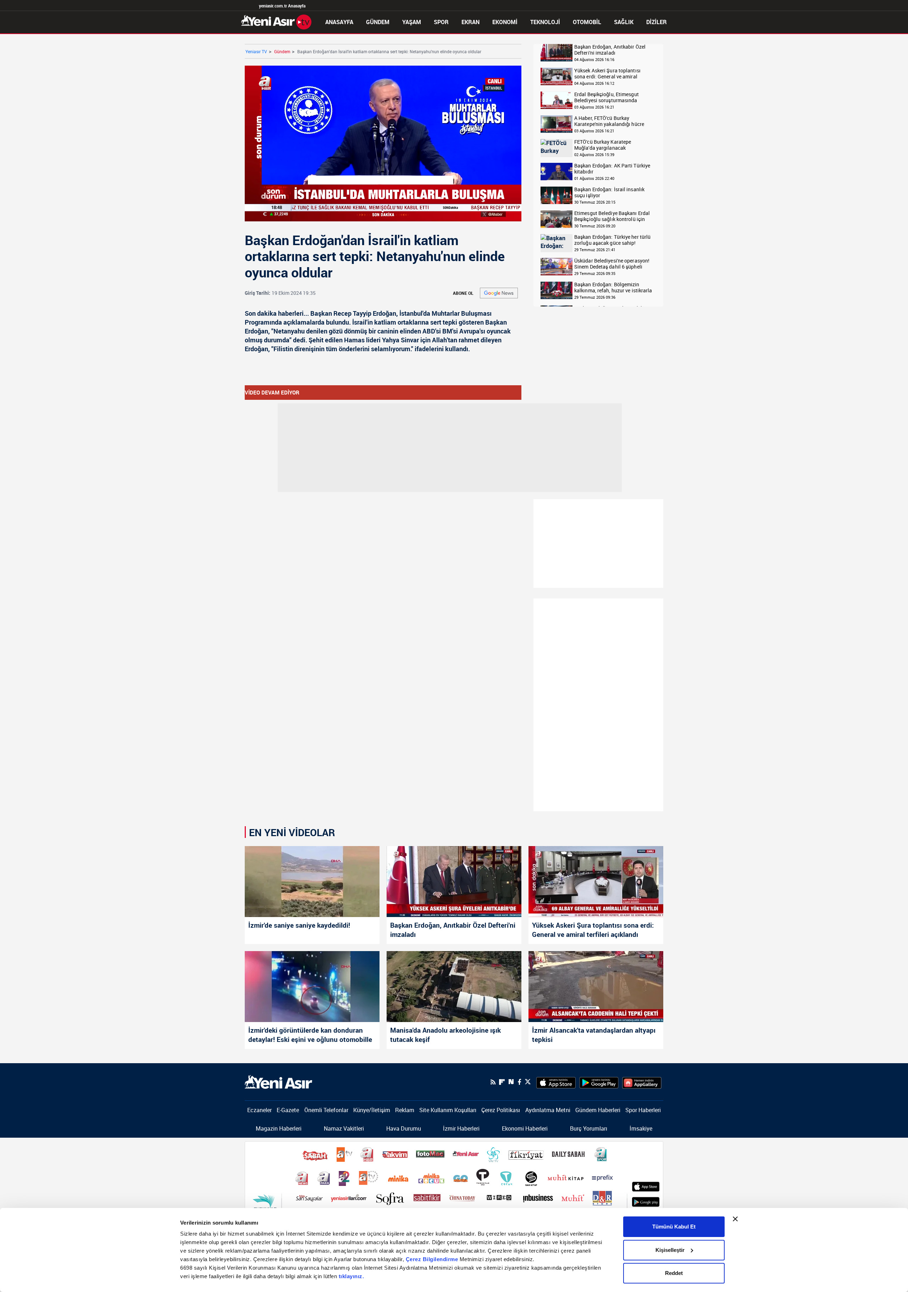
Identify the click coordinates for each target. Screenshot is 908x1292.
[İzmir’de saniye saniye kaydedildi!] (312, 881)
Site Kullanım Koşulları (447, 1110)
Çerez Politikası (500, 1110)
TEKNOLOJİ (545, 22)
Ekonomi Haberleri (525, 1128)
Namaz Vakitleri (344, 1128)
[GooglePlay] (599, 1082)
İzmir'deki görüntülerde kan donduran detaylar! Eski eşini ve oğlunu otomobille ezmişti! (310, 1035)
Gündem (282, 51)
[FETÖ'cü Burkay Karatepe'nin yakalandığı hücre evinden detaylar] (556, 124)
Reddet (674, 1273)
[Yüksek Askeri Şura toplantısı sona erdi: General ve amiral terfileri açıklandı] (595, 881)
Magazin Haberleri (278, 1128)
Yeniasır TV (256, 51)
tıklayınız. (351, 1276)
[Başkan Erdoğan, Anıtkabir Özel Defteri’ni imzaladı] (454, 881)
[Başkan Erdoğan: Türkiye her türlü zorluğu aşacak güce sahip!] (556, 243)
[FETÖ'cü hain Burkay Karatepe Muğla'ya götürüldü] (556, 148)
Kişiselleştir (670, 1250)
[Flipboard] (502, 1082)
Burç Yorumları (588, 1128)
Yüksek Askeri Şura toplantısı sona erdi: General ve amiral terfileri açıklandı (607, 73)
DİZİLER (656, 22)
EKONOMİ (504, 22)
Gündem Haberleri (597, 1110)
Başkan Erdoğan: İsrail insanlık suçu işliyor (609, 192)
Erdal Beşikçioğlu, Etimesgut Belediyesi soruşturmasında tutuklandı (606, 97)
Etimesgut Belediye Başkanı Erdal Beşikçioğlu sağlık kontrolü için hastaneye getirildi (612, 216)
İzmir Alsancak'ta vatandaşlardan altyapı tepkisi (593, 1035)
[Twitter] (528, 1081)
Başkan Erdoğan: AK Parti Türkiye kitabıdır (612, 169)
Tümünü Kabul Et (674, 1227)
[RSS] (493, 1082)
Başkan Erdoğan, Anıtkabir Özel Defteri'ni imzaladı (610, 50)
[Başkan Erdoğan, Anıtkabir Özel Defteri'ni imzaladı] (556, 53)
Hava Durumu (403, 1128)
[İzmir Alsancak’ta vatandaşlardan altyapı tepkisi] (595, 986)
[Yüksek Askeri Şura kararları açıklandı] (556, 77)
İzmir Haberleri (461, 1128)
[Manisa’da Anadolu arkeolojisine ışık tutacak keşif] (454, 986)
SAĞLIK (623, 22)
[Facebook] (519, 1082)
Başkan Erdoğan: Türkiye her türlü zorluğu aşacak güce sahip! (612, 240)
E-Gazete (288, 1110)
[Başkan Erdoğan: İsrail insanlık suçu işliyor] (556, 196)
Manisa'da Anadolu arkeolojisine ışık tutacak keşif (445, 1035)
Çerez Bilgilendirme (433, 1259)
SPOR (441, 22)
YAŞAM (411, 22)
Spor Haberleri (643, 1110)
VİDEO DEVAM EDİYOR (272, 392)
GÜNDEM (377, 22)
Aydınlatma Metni (547, 1110)
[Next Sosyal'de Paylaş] (511, 1082)
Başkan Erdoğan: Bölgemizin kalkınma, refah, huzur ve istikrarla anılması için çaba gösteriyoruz (613, 287)
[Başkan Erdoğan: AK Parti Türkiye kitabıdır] (556, 172)
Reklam (404, 1110)
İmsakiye (641, 1128)
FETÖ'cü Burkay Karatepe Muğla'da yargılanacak (602, 145)
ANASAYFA (339, 22)
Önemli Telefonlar (326, 1110)
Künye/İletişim (371, 1110)
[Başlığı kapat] (735, 1218)
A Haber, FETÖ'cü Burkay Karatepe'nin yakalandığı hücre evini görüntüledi (609, 121)
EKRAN (470, 22)
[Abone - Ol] (499, 293)
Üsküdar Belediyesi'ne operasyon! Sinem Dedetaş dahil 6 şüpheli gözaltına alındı (611, 264)
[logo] (278, 1081)
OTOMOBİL (587, 22)
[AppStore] (556, 1082)
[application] (383, 143)
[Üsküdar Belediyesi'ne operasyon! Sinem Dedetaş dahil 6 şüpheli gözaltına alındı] (556, 267)
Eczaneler (259, 1110)
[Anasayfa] (276, 21)
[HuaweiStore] (641, 1082)
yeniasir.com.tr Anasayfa (282, 6)
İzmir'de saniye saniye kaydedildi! (299, 925)
